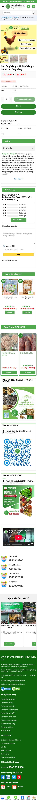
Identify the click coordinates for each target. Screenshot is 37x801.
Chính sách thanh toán (8, 717)
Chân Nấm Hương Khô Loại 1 (27, 298)
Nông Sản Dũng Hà (9, 154)
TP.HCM (20, 787)
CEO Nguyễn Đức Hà (8, 743)
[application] (18, 537)
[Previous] (3, 39)
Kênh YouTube (6, 750)
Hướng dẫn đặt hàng (8, 724)
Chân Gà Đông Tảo (26, 353)
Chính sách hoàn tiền (8, 706)
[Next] (34, 39)
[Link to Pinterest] (19, 777)
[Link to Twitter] (14, 777)
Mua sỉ (18, 106)
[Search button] (33, 13)
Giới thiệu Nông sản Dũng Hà (11, 740)
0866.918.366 (16, 767)
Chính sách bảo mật (8, 713)
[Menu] (2, 6)
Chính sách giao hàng (8, 699)
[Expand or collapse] (32, 148)
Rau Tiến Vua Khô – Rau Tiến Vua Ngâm (10, 298)
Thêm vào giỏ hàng (24, 99)
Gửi (18, 254)
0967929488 (15, 585)
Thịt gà (16, 17)
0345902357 (15, 577)
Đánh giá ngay (18, 220)
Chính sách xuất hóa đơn (9, 710)
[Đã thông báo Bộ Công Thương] (6, 689)
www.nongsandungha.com (16, 684)
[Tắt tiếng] (29, 544)
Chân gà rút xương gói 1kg (8, 354)
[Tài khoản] (28, 6)
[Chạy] (5, 544)
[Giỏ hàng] (33, 6)
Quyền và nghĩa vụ (7, 727)
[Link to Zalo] (8, 777)
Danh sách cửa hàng (8, 757)
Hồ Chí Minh (27, 128)
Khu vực (4, 86)
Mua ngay (9, 312)
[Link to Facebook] (3, 777)
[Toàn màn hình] (32, 544)
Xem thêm (17, 179)
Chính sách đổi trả (7, 703)
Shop (10, 17)
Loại (2, 90)
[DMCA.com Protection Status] (16, 689)
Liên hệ (3, 747)
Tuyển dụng (5, 754)
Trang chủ (4, 17)
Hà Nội (19, 128)
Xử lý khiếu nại (6, 731)
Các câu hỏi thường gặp (9, 720)
